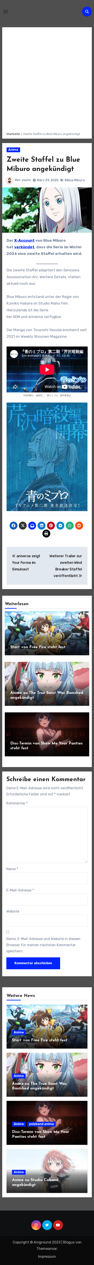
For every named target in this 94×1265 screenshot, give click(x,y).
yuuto (26, 180)
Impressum (47, 1256)
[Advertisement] (47, 79)
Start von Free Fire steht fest (38, 647)
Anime (13, 150)
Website (12, 911)
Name (12, 869)
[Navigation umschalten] (5, 11)
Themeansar (47, 1249)
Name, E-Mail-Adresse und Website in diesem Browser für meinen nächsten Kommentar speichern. (43, 945)
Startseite (13, 134)
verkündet (24, 247)
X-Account (24, 240)
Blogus (69, 1242)
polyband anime (41, 1124)
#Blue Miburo (74, 180)
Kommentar (17, 803)
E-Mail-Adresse (20, 890)
